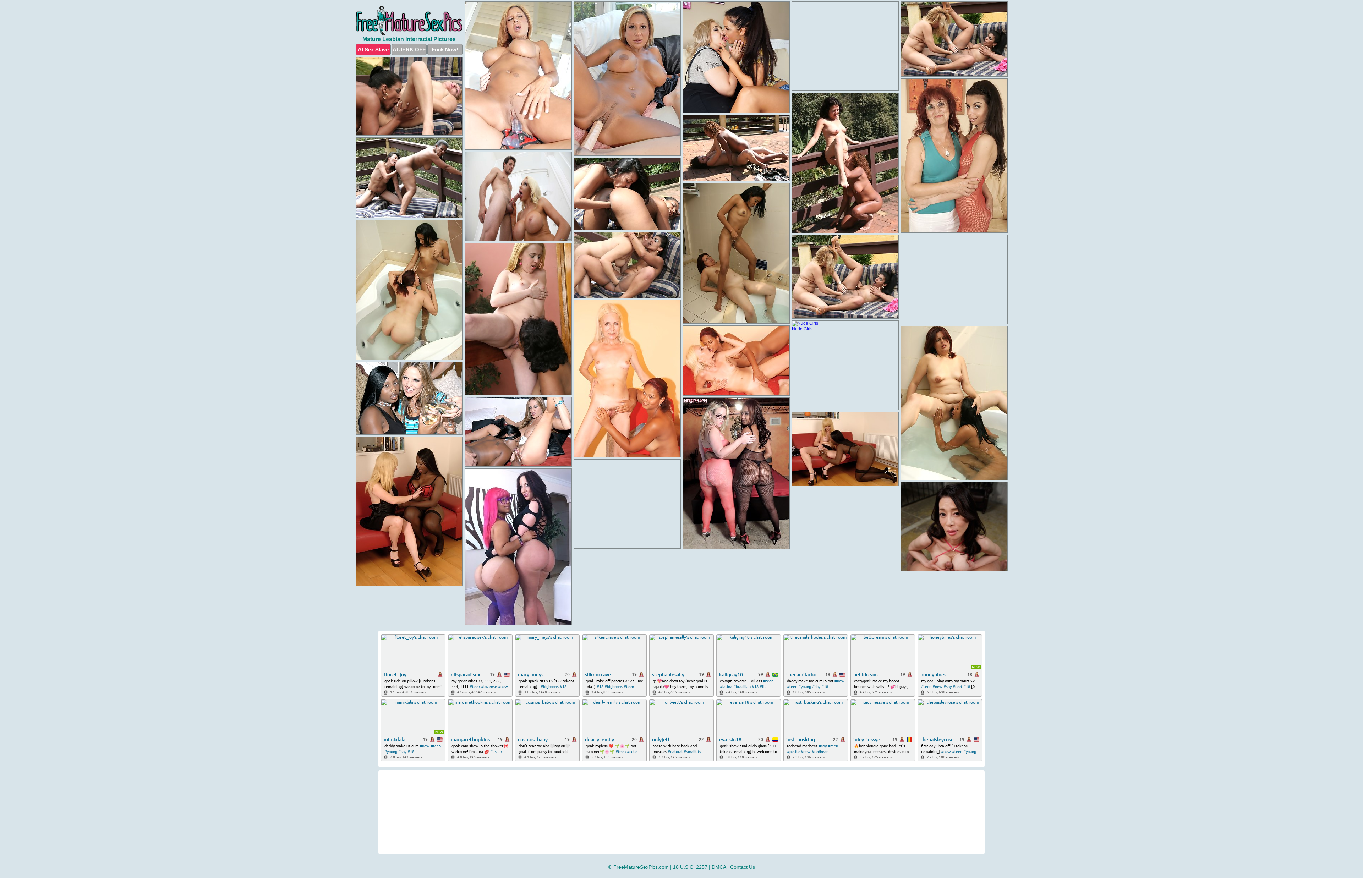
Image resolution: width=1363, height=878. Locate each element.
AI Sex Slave (373, 49)
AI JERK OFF (409, 49)
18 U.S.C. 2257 (690, 867)
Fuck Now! (445, 49)
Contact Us (742, 867)
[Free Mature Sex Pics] (409, 20)
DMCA (719, 867)
